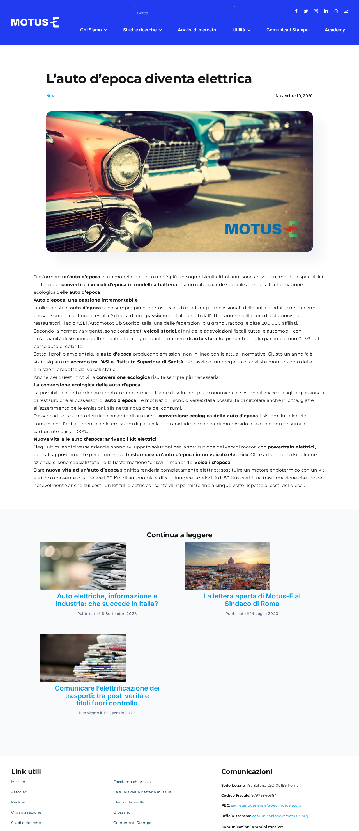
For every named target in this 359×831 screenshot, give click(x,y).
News (51, 95)
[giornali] (83, 636)
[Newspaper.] (83, 544)
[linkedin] (326, 11)
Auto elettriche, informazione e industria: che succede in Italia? (107, 599)
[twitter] (306, 11)
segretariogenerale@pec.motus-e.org (266, 805)
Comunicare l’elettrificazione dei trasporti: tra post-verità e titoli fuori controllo (107, 695)
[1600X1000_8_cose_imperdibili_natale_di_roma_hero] (227, 544)
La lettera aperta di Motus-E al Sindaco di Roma (252, 599)
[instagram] (316, 11)
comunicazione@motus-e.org (280, 816)
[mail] (346, 11)
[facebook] (296, 11)
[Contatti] (336, 11)
